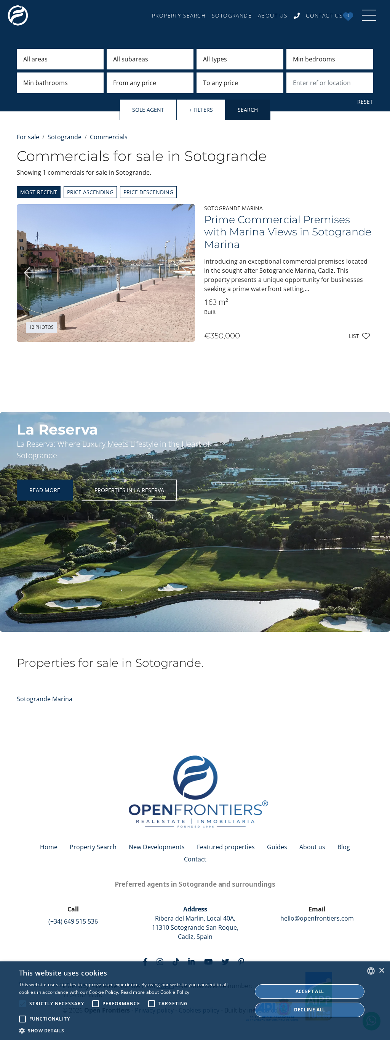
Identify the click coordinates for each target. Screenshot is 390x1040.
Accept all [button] (310, 991)
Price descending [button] (148, 192)
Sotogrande (65, 137)
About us (312, 847)
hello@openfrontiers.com (317, 918)
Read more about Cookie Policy (155, 992)
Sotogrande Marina (44, 699)
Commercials (109, 137)
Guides (277, 847)
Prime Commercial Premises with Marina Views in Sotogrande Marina (287, 232)
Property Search (93, 847)
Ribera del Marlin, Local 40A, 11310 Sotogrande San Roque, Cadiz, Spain (195, 923)
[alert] (195, 1000)
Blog (343, 847)
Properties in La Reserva (129, 490)
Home (49, 847)
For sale (28, 137)
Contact (195, 859)
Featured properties (226, 847)
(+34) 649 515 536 (73, 921)
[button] (132, 1030)
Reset (365, 101)
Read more (44, 490)
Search (248, 109)
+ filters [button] (201, 109)
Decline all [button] (309, 1009)
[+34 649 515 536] (297, 15)
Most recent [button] (38, 192)
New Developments (157, 847)
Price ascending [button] (90, 192)
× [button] (381, 971)
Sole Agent (148, 109)
